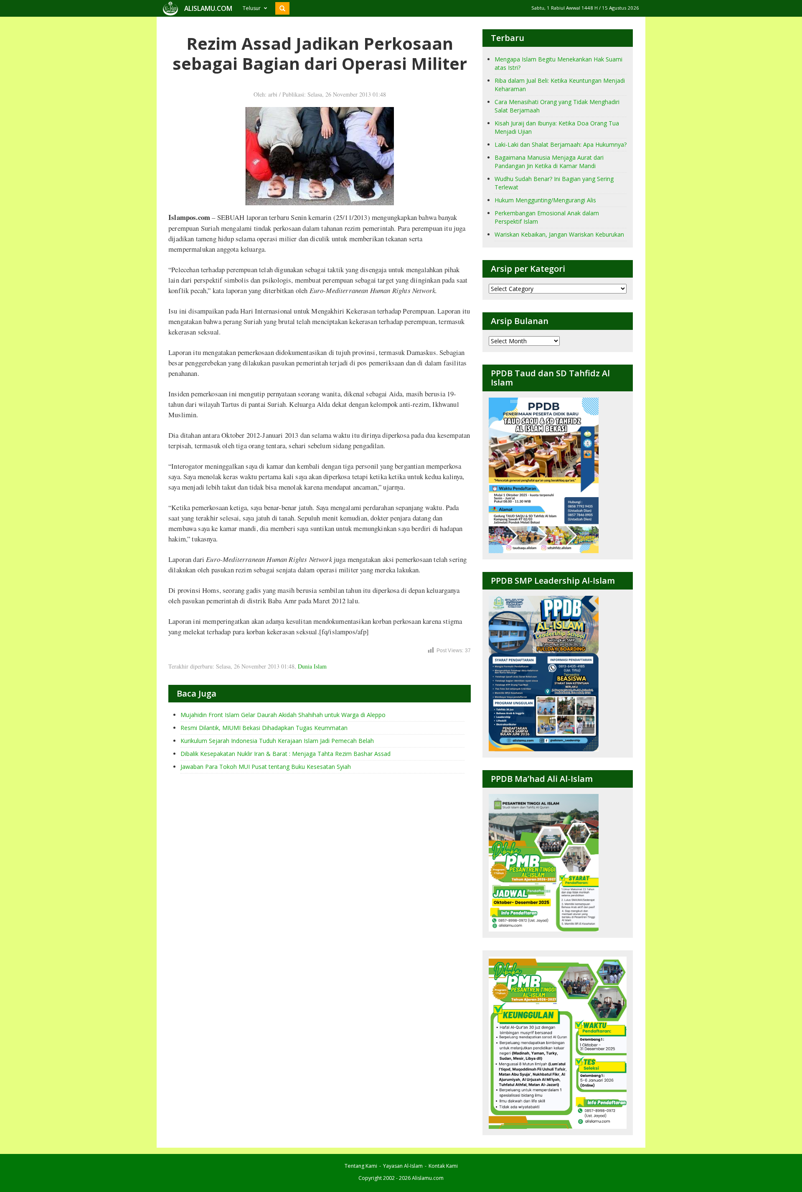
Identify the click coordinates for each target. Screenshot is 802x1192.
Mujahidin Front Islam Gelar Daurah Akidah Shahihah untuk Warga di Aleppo (283, 715)
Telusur (252, 8)
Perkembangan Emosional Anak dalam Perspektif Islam (547, 217)
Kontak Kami (443, 1165)
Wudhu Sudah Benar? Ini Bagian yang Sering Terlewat (554, 183)
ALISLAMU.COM (208, 8)
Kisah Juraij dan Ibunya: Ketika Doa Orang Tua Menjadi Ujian (557, 127)
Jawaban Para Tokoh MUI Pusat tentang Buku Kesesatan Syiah (265, 767)
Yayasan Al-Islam (403, 1165)
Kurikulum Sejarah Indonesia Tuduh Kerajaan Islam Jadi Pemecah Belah (277, 741)
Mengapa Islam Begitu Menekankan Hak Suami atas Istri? (558, 63)
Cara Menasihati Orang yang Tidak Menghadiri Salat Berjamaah (557, 106)
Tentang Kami (361, 1165)
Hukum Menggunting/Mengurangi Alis (545, 200)
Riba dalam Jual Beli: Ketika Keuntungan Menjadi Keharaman (560, 85)
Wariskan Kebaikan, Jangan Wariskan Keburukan (559, 234)
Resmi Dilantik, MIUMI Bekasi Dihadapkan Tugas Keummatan (264, 728)
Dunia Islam (312, 666)
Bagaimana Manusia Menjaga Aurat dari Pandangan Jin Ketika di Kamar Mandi (549, 161)
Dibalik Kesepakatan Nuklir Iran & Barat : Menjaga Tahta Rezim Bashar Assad (285, 754)
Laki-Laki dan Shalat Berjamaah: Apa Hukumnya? (561, 144)
